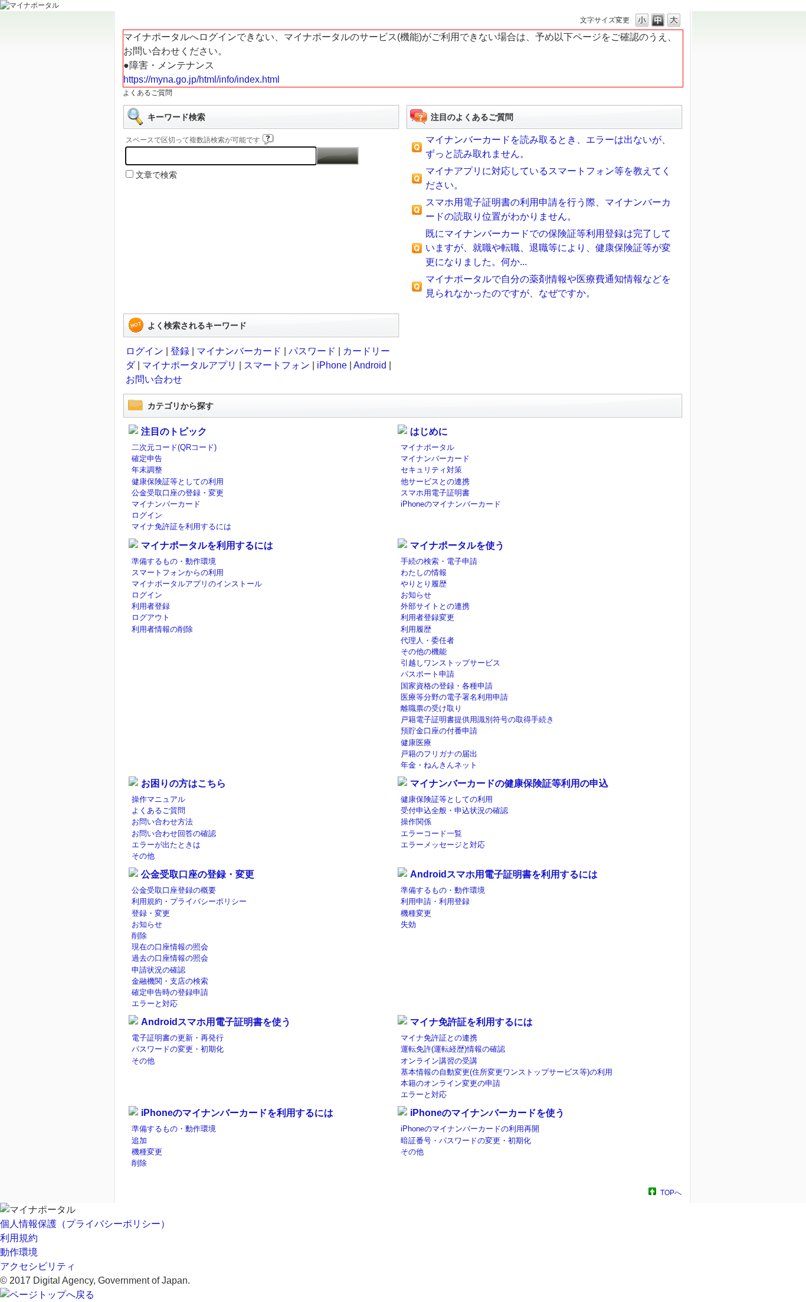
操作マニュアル (158, 799)
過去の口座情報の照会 (170, 958)
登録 (180, 351)
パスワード (312, 351)
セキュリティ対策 (431, 469)
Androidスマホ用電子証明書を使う (216, 1022)
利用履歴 (416, 629)
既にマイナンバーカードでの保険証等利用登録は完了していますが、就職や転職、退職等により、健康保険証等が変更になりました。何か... (548, 248)
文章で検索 (156, 175)
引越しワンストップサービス (450, 662)
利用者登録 (151, 606)
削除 (139, 935)
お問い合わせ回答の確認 (174, 833)
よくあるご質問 (158, 810)
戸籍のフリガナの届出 (439, 753)
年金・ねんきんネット (439, 765)
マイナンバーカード (238, 351)
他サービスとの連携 (435, 481)
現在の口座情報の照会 (170, 946)
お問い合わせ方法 (162, 821)
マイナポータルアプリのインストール (197, 583)
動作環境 (19, 1252)
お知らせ (416, 594)
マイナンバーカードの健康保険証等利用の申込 (509, 783)
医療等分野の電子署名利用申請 (454, 697)
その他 (143, 855)
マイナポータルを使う (457, 545)
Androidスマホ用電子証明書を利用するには (504, 874)
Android (369, 365)
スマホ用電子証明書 (435, 492)
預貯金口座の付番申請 (439, 730)
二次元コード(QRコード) (174, 447)
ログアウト (151, 617)
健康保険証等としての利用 (178, 481)
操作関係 (416, 821)
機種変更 (416, 913)
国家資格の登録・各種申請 (447, 685)
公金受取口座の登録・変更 (178, 492)
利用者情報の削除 (162, 629)
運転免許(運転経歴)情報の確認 (453, 1049)
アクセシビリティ (38, 1266)
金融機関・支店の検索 (170, 981)
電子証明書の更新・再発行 (178, 1037)
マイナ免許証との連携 (439, 1037)
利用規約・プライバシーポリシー (189, 901)
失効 (408, 924)
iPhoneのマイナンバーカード (451, 504)
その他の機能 (424, 651)
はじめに (429, 431)
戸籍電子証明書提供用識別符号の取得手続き (477, 719)
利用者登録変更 (427, 617)
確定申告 (147, 458)
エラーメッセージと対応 (443, 844)
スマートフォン (277, 365)
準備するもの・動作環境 (174, 561)
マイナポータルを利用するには (207, 545)
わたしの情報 (424, 572)
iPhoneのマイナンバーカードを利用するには (237, 1113)
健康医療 (416, 742)
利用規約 (19, 1238)
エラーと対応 (155, 1003)
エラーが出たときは (166, 844)
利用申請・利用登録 (435, 901)
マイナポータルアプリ (189, 365)
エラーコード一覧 (431, 833)
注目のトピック (174, 431)
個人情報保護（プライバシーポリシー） (85, 1224)
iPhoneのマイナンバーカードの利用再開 (470, 1128)
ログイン (144, 351)
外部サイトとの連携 (435, 606)
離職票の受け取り (431, 708)
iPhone (332, 365)
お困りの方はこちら (183, 783)
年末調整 (147, 469)
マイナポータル (427, 447)
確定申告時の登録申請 (170, 992)
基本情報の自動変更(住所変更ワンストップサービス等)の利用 (506, 1072)
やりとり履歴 (424, 583)
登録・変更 (151, 913)
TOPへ (671, 1192)
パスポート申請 (427, 674)
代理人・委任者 (427, 640)
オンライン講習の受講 (439, 1060)
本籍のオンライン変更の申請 (450, 1083)
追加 (139, 1140)
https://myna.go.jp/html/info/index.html (201, 79)
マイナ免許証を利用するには (181, 526)
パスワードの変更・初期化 (178, 1049)
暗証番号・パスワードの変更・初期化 (466, 1140)
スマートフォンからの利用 (178, 572)
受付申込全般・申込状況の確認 (454, 810)
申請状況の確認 (158, 969)
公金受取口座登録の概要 (174, 890)
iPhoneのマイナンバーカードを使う (487, 1113)
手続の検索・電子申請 (439, 561)
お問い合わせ (154, 379)
